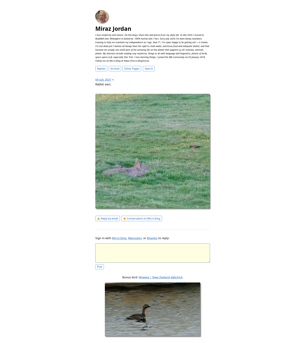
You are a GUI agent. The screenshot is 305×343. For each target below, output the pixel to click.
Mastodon (135, 238)
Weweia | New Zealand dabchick (161, 277)
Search (149, 68)
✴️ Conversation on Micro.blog (141, 218)
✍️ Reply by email (107, 218)
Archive (115, 68)
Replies (101, 68)
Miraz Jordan (113, 28)
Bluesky (152, 238)
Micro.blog (119, 238)
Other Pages (131, 68)
